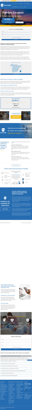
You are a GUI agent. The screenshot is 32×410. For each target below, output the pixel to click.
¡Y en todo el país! (16, 74)
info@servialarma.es (27, 387)
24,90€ (8, 19)
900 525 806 (27, 384)
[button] (17, 3)
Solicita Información (28, 0)
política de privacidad (19, 37)
